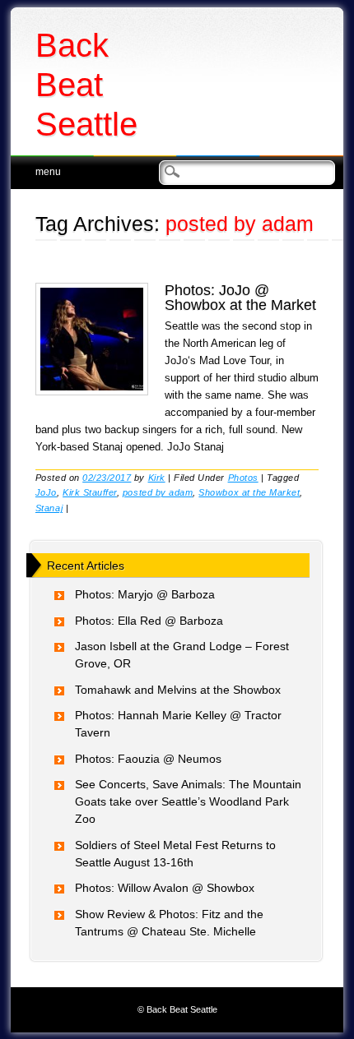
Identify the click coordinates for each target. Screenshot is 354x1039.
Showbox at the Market (249, 492)
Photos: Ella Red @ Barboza (149, 620)
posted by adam (158, 492)
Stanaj (49, 508)
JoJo (46, 492)
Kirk (156, 478)
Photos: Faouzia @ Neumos (148, 758)
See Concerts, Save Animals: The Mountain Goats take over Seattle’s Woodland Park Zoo (188, 801)
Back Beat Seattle (86, 84)
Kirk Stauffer (90, 492)
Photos (243, 478)
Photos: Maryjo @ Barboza (145, 594)
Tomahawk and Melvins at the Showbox (178, 689)
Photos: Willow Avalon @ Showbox (164, 887)
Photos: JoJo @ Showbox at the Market (240, 297)
